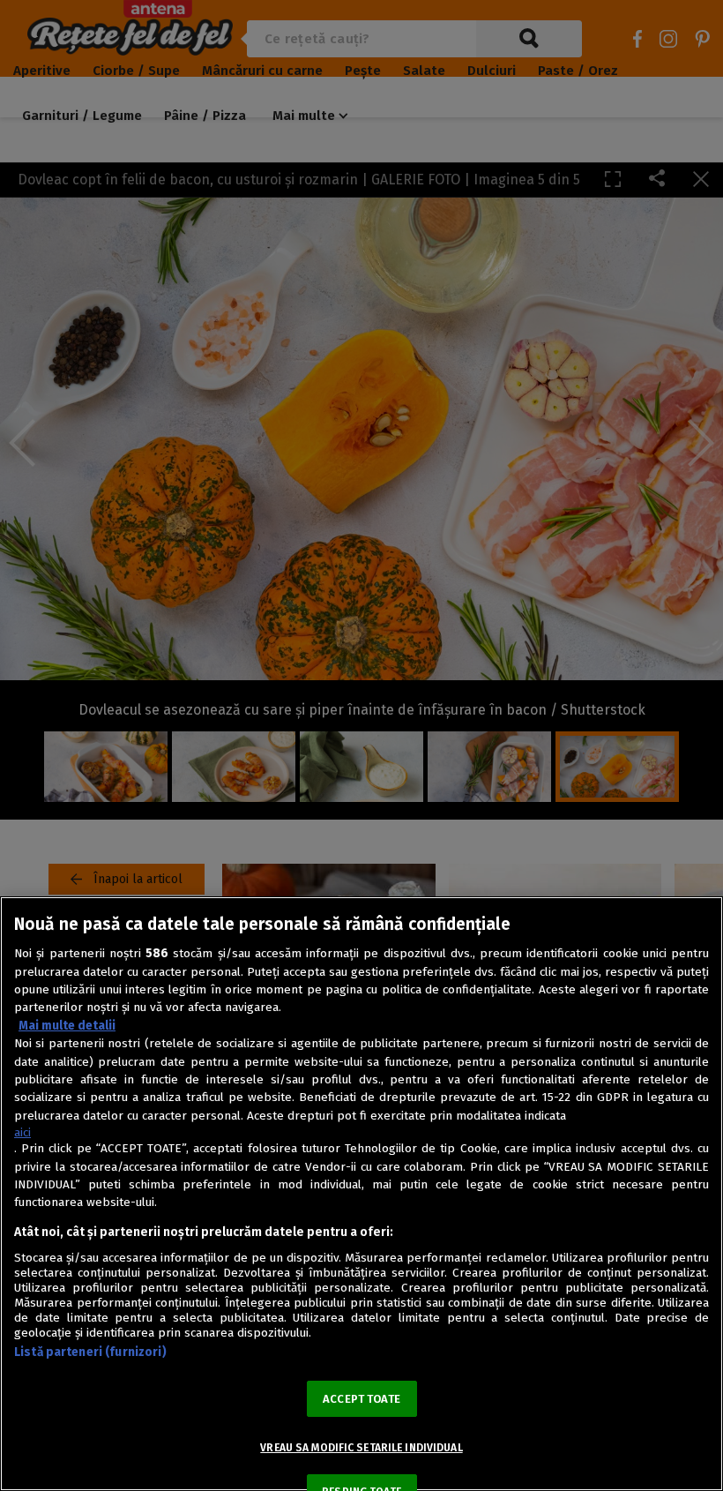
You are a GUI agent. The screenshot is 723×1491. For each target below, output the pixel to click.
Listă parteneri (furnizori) (90, 1352)
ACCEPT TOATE (361, 1398)
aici (22, 1132)
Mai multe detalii (67, 1025)
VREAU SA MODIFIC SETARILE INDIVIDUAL (361, 1448)
